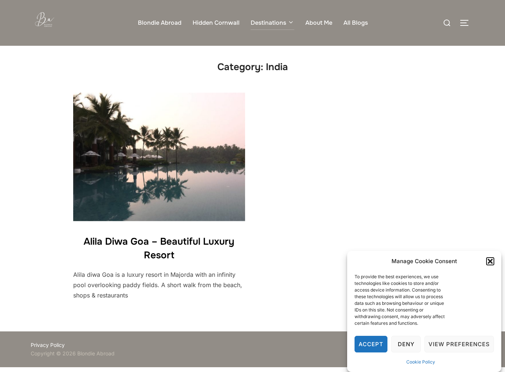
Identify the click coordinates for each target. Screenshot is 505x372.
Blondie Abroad (160, 23)
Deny (406, 344)
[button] (490, 261)
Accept (371, 344)
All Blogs (355, 23)
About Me (318, 23)
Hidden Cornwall (216, 23)
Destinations (268, 23)
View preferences (459, 344)
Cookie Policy (420, 362)
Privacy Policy (48, 345)
